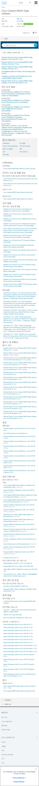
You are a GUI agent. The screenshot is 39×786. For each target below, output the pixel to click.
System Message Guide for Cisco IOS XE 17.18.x (18, 627)
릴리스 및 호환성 (8, 149)
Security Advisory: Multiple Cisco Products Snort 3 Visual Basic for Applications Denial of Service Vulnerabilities (16, 93)
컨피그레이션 (24, 151)
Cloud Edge (20, 21)
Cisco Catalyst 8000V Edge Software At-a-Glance (18, 199)
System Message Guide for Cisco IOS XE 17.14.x (18, 639)
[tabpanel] (19, 70)
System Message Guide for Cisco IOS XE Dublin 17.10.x (20, 651)
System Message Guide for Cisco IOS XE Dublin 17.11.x (20, 648)
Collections (6, 143)
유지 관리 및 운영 (25, 146)
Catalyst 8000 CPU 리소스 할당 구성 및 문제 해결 (18, 566)
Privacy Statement (19, 778)
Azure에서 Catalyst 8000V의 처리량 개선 (15, 586)
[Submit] (35, 45)
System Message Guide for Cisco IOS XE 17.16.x (18, 633)
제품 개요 (19, 18)
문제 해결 (6, 154)
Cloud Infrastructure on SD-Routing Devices (16, 544)
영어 (36, 32)
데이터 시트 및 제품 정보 (10, 146)
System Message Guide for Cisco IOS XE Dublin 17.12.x (20, 645)
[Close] (36, 769)
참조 (21, 149)
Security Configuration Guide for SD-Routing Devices (19, 539)
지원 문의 (26, 33)
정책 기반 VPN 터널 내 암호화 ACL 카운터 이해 (17, 617)
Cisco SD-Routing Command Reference (15, 433)
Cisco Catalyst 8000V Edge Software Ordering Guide (19, 691)
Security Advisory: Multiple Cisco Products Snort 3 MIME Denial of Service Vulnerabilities (16, 108)
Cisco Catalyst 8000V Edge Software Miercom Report (19, 686)
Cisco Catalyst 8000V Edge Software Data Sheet (17, 192)
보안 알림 (22, 143)
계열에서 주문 (28, 24)
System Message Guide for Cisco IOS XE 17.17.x (18, 630)
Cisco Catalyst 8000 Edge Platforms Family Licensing (19, 168)
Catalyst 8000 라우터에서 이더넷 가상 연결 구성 (17, 563)
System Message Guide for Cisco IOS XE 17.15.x (18, 636)
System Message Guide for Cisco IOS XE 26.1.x (17, 624)
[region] (19, 776)
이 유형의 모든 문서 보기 (9, 557)
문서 (4, 151)
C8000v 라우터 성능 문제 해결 (12, 614)
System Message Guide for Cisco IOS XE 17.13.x (18, 642)
